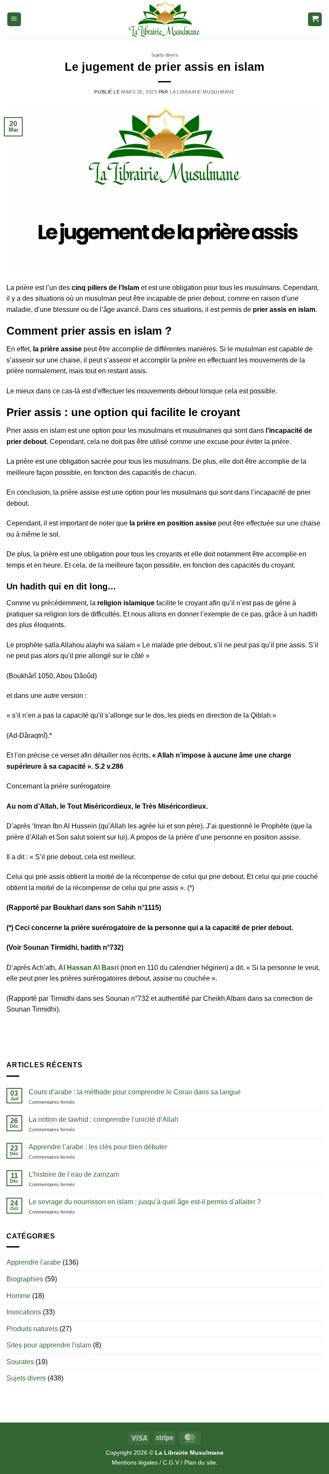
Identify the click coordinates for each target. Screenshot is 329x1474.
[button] (14, 19)
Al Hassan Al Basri (88, 967)
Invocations (23, 1312)
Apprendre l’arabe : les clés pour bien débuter (98, 1147)
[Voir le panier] (315, 19)
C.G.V (171, 1462)
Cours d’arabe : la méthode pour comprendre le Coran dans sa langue (135, 1092)
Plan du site (200, 1462)
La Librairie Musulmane (202, 91)
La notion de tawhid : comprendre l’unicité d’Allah (103, 1119)
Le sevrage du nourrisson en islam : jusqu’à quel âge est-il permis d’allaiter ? (145, 1201)
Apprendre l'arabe (33, 1262)
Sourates (20, 1361)
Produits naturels (32, 1328)
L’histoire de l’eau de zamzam (74, 1174)
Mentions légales (135, 1462)
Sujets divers (164, 54)
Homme (18, 1295)
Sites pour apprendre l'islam (48, 1345)
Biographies (24, 1279)
